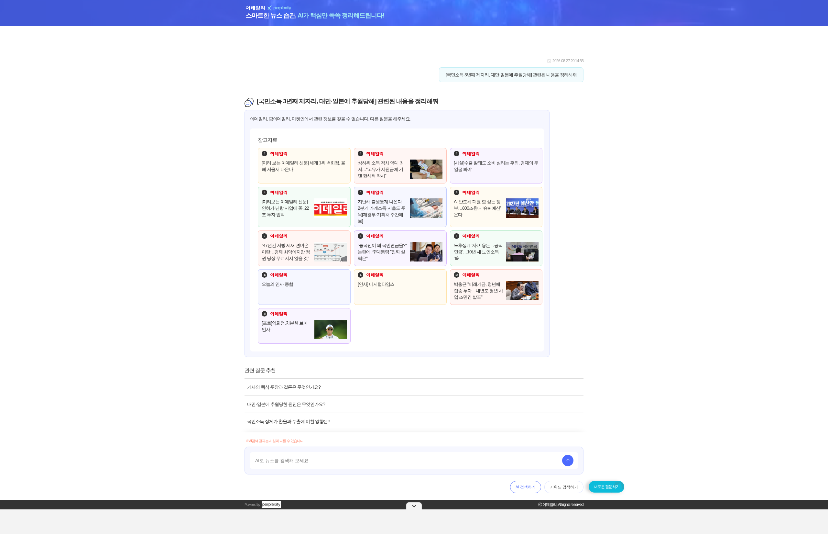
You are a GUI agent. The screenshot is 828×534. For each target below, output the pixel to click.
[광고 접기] (414, 505)
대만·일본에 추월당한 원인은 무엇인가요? (286, 404)
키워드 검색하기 (564, 487)
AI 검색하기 (526, 487)
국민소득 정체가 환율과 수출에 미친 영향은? (288, 421)
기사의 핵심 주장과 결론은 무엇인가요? (284, 387)
